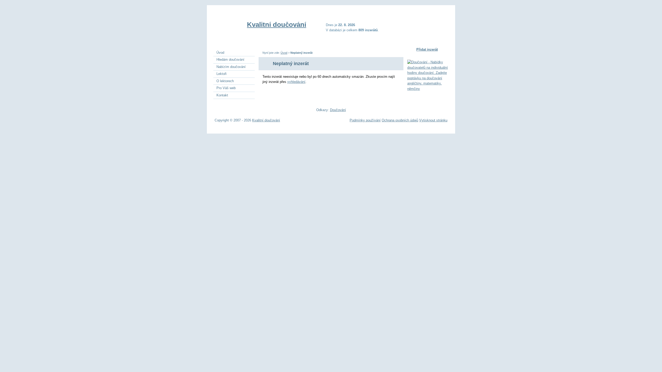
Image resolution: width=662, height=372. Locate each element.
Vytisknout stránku (433, 120)
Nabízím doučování (231, 67)
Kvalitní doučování (276, 24)
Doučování (338, 110)
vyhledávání (296, 82)
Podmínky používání (365, 120)
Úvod (284, 52)
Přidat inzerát (427, 49)
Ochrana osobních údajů (400, 120)
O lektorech (225, 81)
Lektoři (221, 74)
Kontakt (222, 95)
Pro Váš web (226, 88)
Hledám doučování (230, 59)
